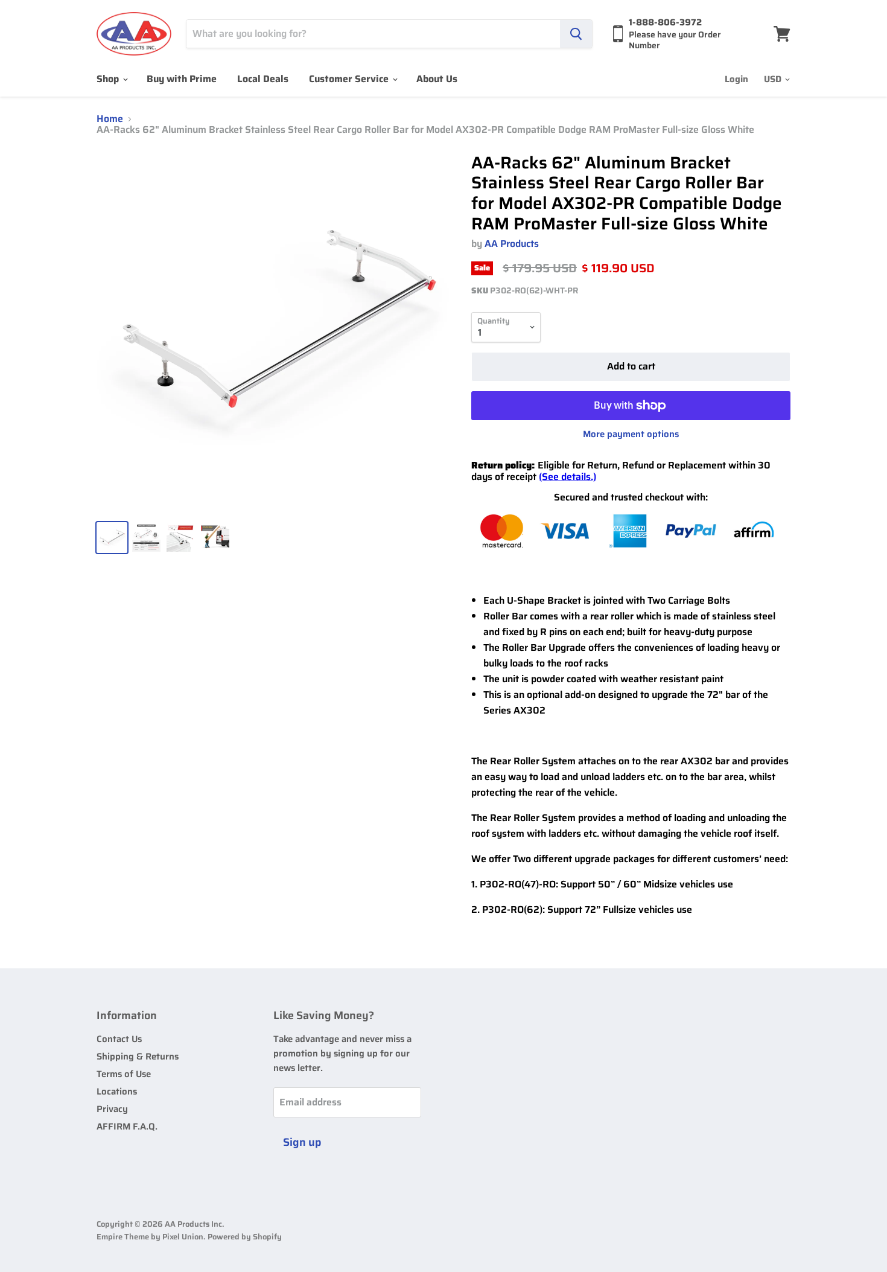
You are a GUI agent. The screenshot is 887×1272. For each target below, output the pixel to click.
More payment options (631, 434)
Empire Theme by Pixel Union (150, 1236)
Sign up (302, 1142)
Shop (109, 78)
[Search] (576, 34)
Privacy (112, 1109)
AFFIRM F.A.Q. (127, 1126)
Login (736, 79)
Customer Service (350, 78)
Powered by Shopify (245, 1236)
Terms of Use (124, 1074)
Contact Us (119, 1039)
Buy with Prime (182, 78)
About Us (436, 78)
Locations (117, 1091)
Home (110, 118)
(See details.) (567, 476)
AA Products (512, 243)
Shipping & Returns (138, 1056)
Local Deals (262, 78)
